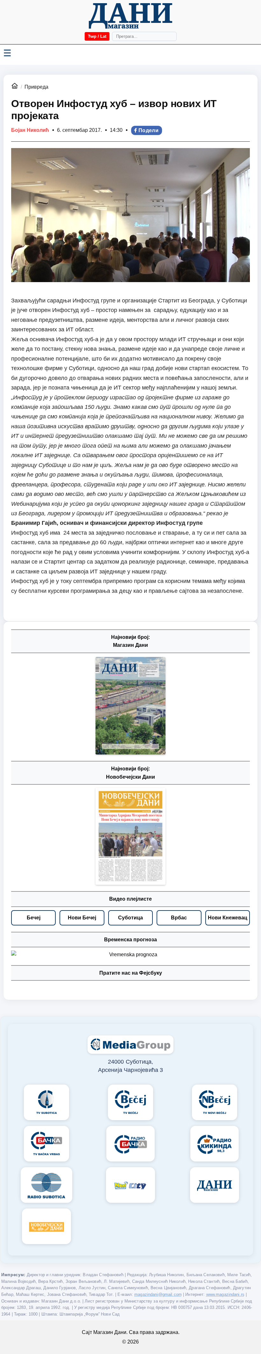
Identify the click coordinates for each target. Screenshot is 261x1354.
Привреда (36, 87)
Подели (148, 130)
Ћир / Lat (97, 36)
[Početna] (130, 16)
